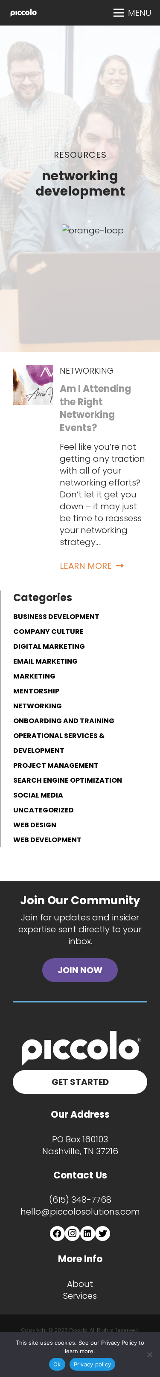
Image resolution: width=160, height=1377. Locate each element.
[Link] (23, 13)
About (80, 1284)
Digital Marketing (49, 646)
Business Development (56, 617)
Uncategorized (43, 810)
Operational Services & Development (59, 743)
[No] (149, 1354)
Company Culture (48, 631)
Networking (86, 371)
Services (80, 1296)
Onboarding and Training (63, 721)
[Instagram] (72, 1233)
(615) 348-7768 (80, 1200)
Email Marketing (45, 661)
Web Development (47, 840)
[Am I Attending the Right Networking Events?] (33, 371)
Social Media (38, 795)
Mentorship (36, 691)
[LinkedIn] (87, 1233)
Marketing (34, 676)
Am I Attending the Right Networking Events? (95, 408)
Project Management (56, 765)
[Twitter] (102, 1233)
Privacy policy (92, 1364)
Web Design (34, 825)
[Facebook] (57, 1233)
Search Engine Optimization (67, 780)
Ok (57, 1364)
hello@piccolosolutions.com (80, 1212)
